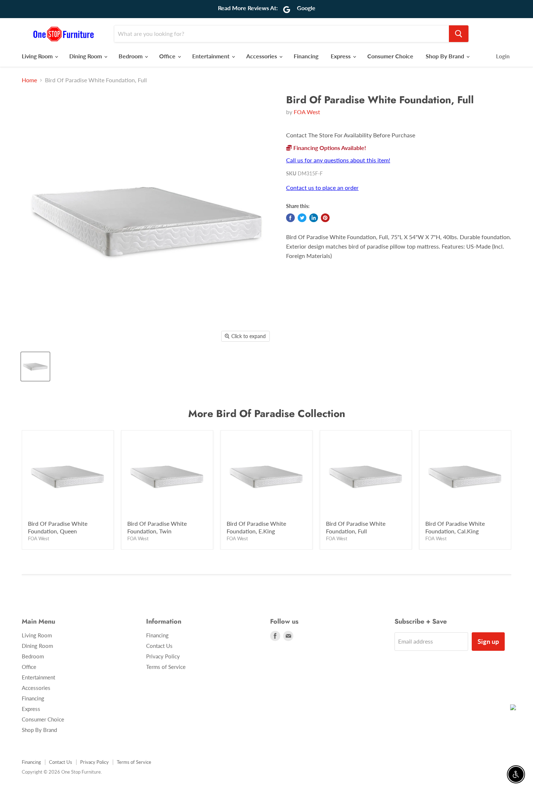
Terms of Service (166, 666)
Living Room (38, 56)
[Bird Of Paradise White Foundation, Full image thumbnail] (35, 366)
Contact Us (159, 645)
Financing (306, 56)
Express (341, 56)
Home (29, 80)
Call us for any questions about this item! (338, 160)
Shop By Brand (446, 56)
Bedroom (131, 56)
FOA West (307, 111)
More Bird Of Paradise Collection (266, 413)
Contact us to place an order (322, 187)
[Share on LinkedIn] (313, 217)
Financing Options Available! (329, 147)
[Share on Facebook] (290, 217)
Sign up (488, 641)
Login (502, 56)
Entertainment (211, 56)
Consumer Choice (390, 56)
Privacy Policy (163, 656)
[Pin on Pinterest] (325, 217)
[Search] (458, 33)
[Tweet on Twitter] (302, 217)
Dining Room (86, 56)
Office (168, 56)
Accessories (262, 56)
